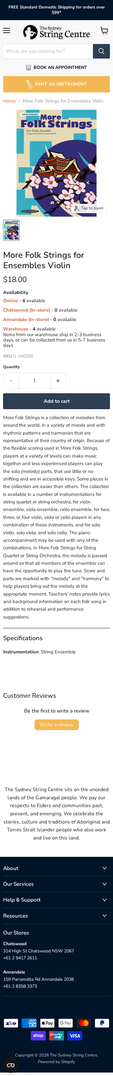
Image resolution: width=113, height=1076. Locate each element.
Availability (15, 292)
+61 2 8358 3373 (20, 986)
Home (9, 101)
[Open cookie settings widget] (10, 1065)
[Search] (101, 51)
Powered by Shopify (56, 1062)
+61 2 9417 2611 (20, 958)
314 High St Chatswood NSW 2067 (38, 951)
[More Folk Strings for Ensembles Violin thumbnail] (11, 230)
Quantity (11, 367)
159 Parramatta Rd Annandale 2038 (38, 979)
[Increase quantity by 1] (58, 380)
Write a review (56, 724)
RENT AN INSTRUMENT (61, 84)
